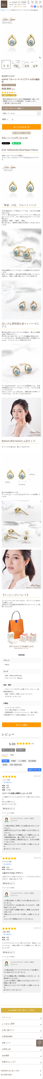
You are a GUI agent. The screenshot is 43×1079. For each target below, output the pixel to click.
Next (38, 35)
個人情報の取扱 (6, 1074)
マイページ (6, 1017)
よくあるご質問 (8, 1024)
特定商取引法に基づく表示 (10, 1071)
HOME (3, 10)
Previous (4, 35)
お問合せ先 (6, 1049)
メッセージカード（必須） (13, 108)
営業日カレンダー (9, 1062)
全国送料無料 (7, 1036)
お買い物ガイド (8, 1030)
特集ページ (6, 1043)
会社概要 (5, 1055)
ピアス (8, 10)
